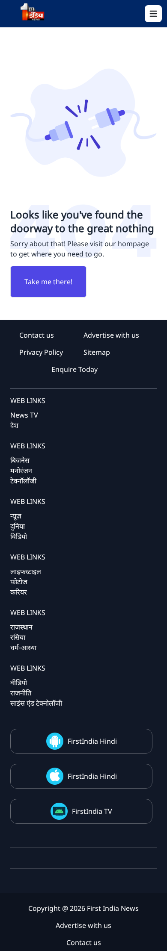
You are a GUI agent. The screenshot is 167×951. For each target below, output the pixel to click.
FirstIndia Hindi (92, 741)
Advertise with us (111, 335)
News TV (24, 415)
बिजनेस (20, 460)
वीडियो (18, 682)
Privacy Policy (41, 352)
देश (14, 425)
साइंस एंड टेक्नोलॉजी (36, 703)
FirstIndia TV (92, 811)
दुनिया (17, 526)
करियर (18, 592)
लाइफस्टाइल (25, 571)
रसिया (17, 637)
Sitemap (97, 352)
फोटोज (18, 581)
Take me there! (48, 281)
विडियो (18, 536)
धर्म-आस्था (23, 647)
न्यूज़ (15, 516)
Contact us (36, 335)
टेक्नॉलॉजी (23, 481)
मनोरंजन (21, 470)
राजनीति (20, 693)
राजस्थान (21, 627)
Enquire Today (74, 369)
